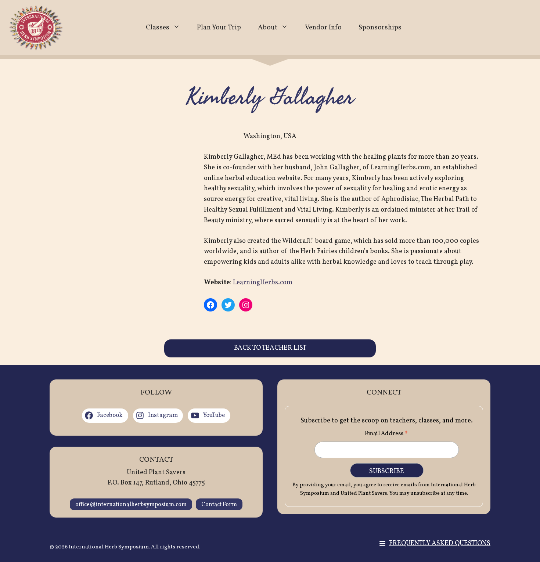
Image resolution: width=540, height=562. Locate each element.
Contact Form (219, 505)
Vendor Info (323, 27)
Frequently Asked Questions (439, 543)
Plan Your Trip (219, 27)
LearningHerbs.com (262, 282)
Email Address (386, 434)
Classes (157, 27)
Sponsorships (380, 27)
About (267, 27)
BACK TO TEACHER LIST (270, 348)
